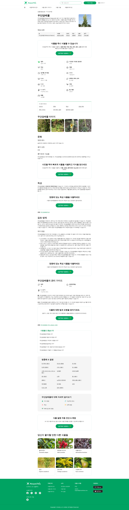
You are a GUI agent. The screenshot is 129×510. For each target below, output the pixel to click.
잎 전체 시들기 (46, 363)
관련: (44, 212)
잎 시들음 (74, 367)
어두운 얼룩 (75, 371)
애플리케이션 (68, 7)
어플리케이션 (51, 491)
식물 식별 (58, 7)
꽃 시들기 (44, 376)
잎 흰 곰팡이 (45, 367)
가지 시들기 (60, 367)
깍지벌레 (44, 384)
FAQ (76, 486)
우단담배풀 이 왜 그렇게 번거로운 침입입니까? (52, 347)
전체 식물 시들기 (76, 380)
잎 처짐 (74, 363)
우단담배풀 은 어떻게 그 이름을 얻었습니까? (52, 350)
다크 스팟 (44, 387)
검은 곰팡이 (60, 387)
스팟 (58, 376)
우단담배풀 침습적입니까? (47, 343)
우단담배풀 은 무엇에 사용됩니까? (49, 340)
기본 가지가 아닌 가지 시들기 (48, 371)
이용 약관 (63, 489)
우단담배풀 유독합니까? (46, 334)
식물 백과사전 (41, 11)
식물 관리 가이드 (52, 489)
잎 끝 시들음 (60, 363)
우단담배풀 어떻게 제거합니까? (48, 337)
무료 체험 (90, 3)
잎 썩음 (59, 384)
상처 (73, 384)
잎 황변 (59, 371)
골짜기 (43, 380)
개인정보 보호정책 (65, 486)
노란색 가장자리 (61, 380)
